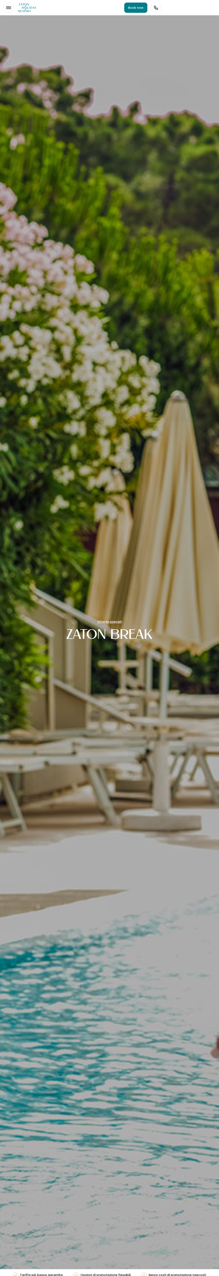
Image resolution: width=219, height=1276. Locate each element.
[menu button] (8, 8)
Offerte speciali (109, 622)
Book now (136, 8)
